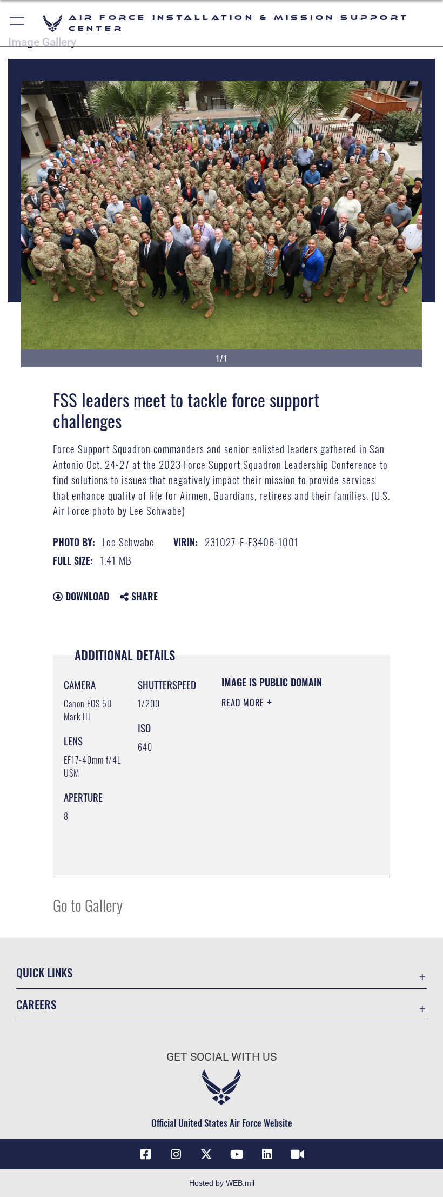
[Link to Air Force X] (206, 1154)
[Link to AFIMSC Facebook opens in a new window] (146, 1154)
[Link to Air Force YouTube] (237, 1154)
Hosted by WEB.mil (221, 1183)
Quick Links (44, 972)
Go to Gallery (88, 904)
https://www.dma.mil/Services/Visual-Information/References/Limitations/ (287, 854)
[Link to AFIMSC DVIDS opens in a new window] (297, 1154)
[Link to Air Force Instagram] (176, 1154)
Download (86, 596)
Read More (244, 702)
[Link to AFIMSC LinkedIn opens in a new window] (267, 1154)
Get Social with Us (221, 1056)
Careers (36, 1004)
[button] (17, 23)
